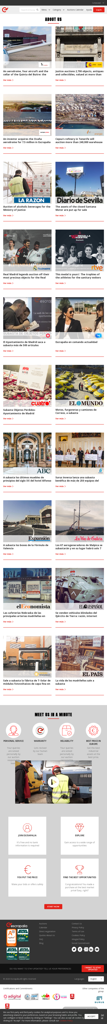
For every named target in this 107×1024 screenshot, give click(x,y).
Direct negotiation (47, 931)
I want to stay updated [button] (93, 968)
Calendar (43, 927)
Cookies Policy (78, 935)
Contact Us (77, 924)
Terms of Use (78, 931)
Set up (102, 1016)
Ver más (7, 80)
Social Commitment (81, 943)
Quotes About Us (47, 935)
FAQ (41, 939)
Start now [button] (53, 906)
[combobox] (96, 979)
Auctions (43, 924)
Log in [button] (99, 10)
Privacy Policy (78, 927)
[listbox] (98, 2)
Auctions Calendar (75, 9)
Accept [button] (91, 1016)
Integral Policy (78, 939)
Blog (41, 943)
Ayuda (89, 9)
